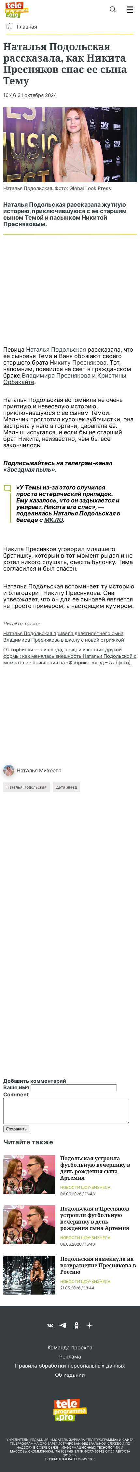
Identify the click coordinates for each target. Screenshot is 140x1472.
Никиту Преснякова (78, 362)
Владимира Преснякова (56, 375)
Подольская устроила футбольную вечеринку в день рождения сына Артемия (95, 1167)
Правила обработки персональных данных (70, 1365)
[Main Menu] (130, 9)
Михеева (50, 770)
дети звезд (66, 787)
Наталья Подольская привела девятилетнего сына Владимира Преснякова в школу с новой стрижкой (63, 636)
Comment (16, 1094)
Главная (27, 26)
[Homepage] (17, 9)
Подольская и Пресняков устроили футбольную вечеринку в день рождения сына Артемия (94, 1218)
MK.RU (53, 519)
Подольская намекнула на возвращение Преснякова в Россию (98, 1265)
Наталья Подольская (56, 349)
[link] (70, 144)
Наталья (27, 770)
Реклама (70, 1356)
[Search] (112, 9)
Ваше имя (16, 1087)
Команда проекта (70, 1347)
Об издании (70, 1374)
